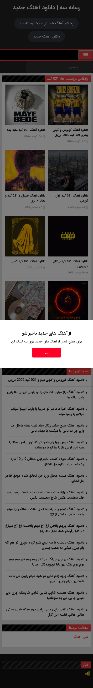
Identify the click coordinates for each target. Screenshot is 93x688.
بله (47, 353)
